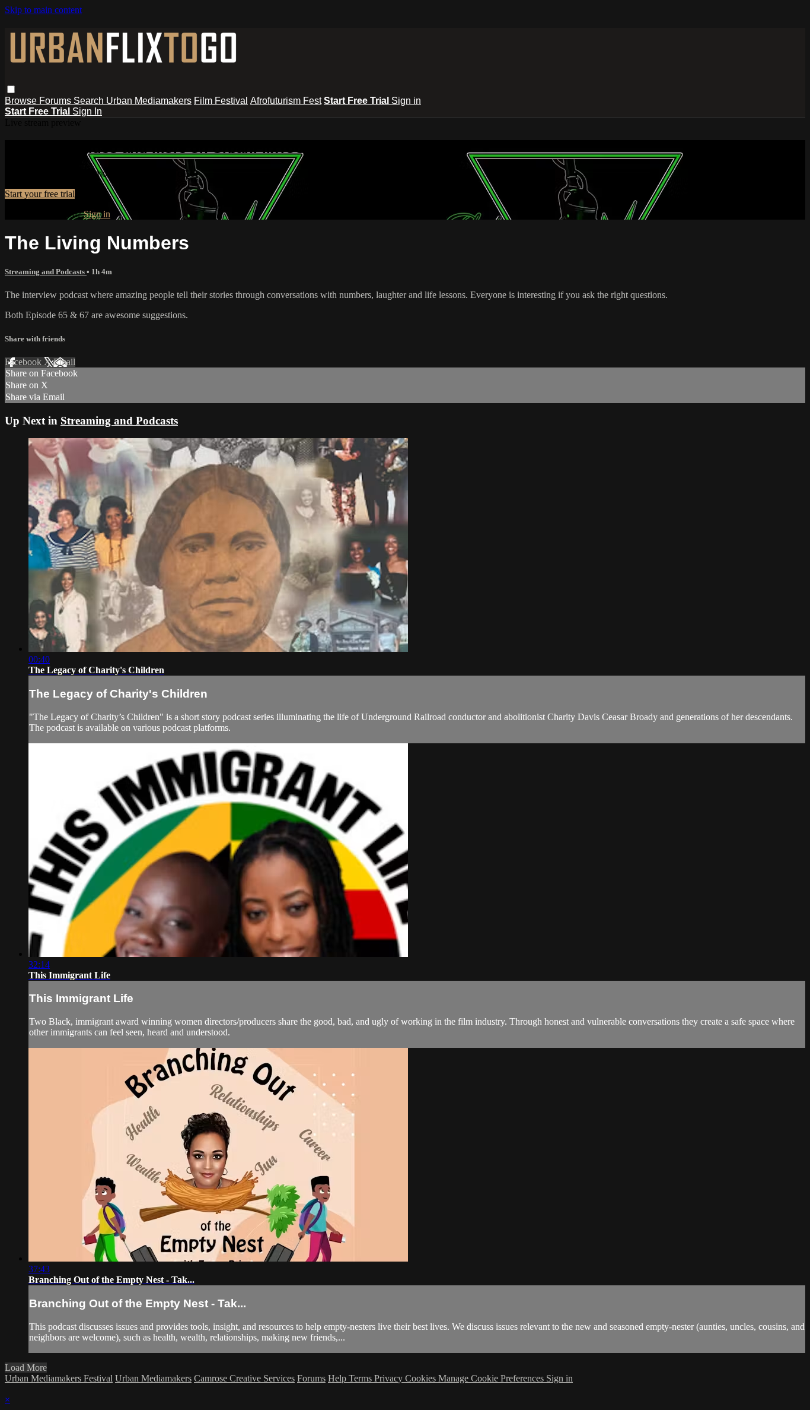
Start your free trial (40, 194)
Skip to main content (43, 10)
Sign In (87, 111)
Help (338, 1378)
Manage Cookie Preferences (492, 1378)
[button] (11, 89)
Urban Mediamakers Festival (59, 1378)
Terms (361, 1378)
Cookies (421, 1378)
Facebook (24, 362)
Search (90, 101)
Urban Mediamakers (149, 101)
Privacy (389, 1378)
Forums (56, 101)
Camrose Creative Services (244, 1378)
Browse (22, 101)
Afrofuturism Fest (285, 101)
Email (64, 362)
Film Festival (221, 101)
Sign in (406, 101)
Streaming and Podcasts (46, 271)
